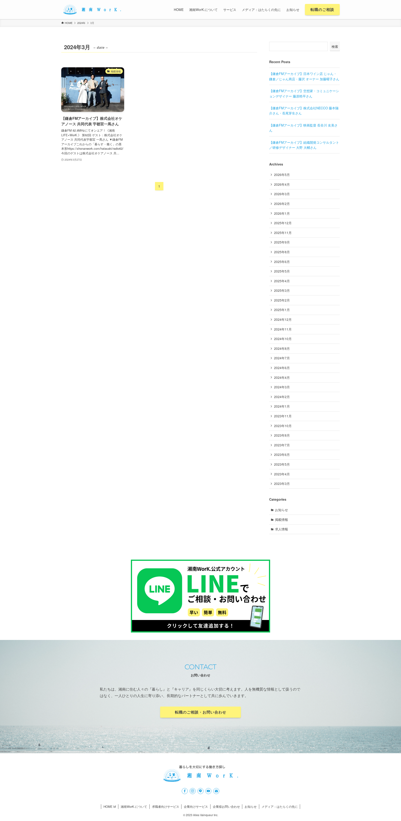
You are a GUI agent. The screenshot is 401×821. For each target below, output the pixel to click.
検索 (335, 46)
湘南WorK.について (134, 806)
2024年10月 (283, 338)
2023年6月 (282, 454)
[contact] (216, 791)
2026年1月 (282, 213)
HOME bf (109, 806)
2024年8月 (282, 348)
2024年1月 (282, 406)
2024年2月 (282, 396)
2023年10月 (283, 425)
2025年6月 (282, 261)
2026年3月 (282, 193)
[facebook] (185, 791)
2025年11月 (283, 232)
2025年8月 (282, 252)
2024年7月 (282, 358)
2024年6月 (282, 367)
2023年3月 (282, 483)
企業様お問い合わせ (226, 806)
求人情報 (281, 529)
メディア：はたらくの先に (280, 806)
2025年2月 (282, 300)
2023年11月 (283, 416)
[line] (200, 791)
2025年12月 (283, 223)
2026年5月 (282, 174)
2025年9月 (282, 242)
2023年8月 (282, 435)
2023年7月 (282, 445)
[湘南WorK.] (92, 9)
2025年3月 (282, 290)
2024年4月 (282, 377)
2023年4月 (282, 474)
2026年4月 (282, 184)
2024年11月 (283, 329)
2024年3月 (282, 387)
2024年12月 (283, 319)
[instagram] (193, 791)
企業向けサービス (196, 806)
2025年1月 (282, 309)
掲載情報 (281, 519)
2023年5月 (282, 464)
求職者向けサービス (165, 806)
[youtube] (208, 791)
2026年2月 (282, 203)
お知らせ (281, 509)
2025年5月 (282, 271)
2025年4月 (282, 281)
